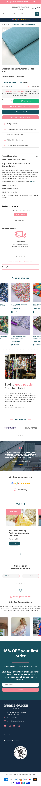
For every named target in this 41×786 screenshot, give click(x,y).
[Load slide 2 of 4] (19, 257)
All (8, 24)
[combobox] (20, 14)
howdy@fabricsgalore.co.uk (15, 721)
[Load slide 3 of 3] (23, 62)
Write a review (21, 214)
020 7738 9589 (12, 717)
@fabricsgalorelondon (20, 597)
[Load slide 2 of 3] (20, 62)
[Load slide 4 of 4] (24, 257)
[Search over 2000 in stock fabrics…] (37, 14)
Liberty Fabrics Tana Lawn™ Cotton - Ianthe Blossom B (18, 337)
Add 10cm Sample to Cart (20, 117)
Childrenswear (12, 576)
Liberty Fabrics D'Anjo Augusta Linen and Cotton (19, 304)
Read (14, 543)
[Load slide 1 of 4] (17, 257)
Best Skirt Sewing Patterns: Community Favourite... (19, 533)
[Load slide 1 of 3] (18, 62)
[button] (3, 8)
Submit (20, 690)
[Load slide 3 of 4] (21, 257)
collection (32, 182)
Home (3, 24)
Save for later (35, 86)
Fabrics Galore (11, 774)
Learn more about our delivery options (20, 262)
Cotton (32, 576)
